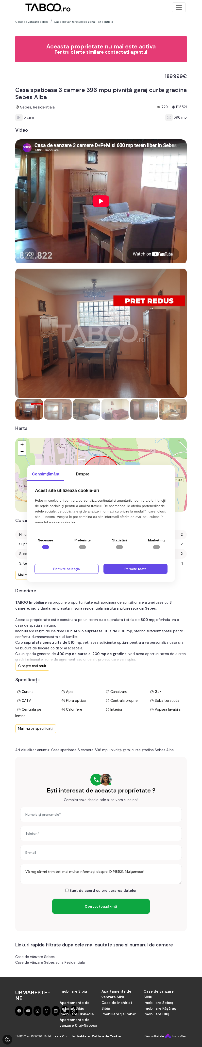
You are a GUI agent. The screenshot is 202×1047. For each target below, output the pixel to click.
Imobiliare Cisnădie (77, 1014)
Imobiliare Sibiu (73, 991)
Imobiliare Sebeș (158, 1003)
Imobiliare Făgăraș (160, 1008)
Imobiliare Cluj (156, 1014)
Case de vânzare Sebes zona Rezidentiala (50, 962)
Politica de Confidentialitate (67, 1036)
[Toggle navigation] (179, 7)
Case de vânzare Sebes (35, 957)
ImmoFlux (179, 1036)
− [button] (22, 452)
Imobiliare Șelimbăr (118, 1014)
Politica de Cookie (106, 1036)
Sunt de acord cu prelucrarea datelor (102, 890)
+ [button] (22, 444)
